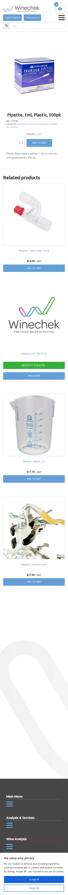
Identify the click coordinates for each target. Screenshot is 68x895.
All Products (22, 124)
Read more (34, 375)
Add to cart (39, 142)
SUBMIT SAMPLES (12, 17)
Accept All (34, 879)
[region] (34, 874)
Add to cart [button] (34, 268)
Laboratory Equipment (39, 124)
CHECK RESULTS (32, 17)
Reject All (34, 888)
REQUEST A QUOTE (33, 365)
